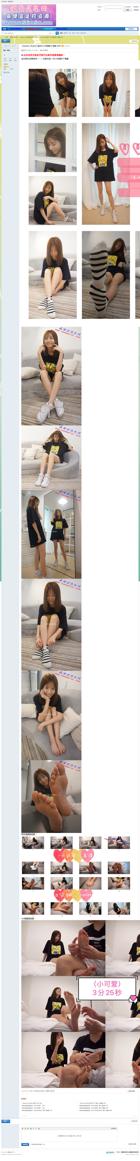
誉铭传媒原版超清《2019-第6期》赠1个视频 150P (94, 1108)
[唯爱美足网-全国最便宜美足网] (28, 25)
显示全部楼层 (44, 50)
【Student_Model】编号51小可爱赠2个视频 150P (49, 37)
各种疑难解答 (48, 29)
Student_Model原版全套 (26, 37)
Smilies (39, 1128)
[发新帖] (5, 41)
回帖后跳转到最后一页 (38, 1144)
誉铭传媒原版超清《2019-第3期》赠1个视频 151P (94, 1105)
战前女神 (83, 33)
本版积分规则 (132, 1144)
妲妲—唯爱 (6, 50)
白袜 (70, 33)
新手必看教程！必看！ (32, 29)
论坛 (4, 29)
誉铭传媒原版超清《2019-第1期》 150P (33, 1105)
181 (10, 58)
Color (25, 1128)
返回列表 (134, 41)
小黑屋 (118, 1152)
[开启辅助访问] (138, 2)
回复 (25, 1116)
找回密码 (136, 7)
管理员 (6, 64)
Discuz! (10, 1152)
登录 (74, 1136)
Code (36, 1128)
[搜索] (57, 33)
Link (31, 1128)
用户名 (100, 7)
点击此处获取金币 (16, 29)
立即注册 (136, 10)
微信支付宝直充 (61, 29)
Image (28, 1128)
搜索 (50, 33)
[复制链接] (67, 46)
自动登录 (128, 7)
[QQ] (110, 1152)
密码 (99, 10)
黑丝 (73, 33)
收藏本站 (10, 1)
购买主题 (132, 1091)
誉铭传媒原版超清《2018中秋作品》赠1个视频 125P (37, 1110)
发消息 (8, 72)
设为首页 (4, 1)
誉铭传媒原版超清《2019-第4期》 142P (33, 1108)
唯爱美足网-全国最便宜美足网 (2, 37)
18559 (11, 69)
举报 (134, 1116)
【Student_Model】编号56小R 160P (32, 1103)
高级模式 (113, 1128)
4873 (5, 58)
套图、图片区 (14, 37)
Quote (33, 1128)
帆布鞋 (66, 33)
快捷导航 (131, 29)
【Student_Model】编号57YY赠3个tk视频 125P (93, 1103)
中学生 (78, 33)
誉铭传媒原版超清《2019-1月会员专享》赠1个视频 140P (96, 1110)
